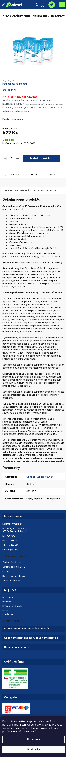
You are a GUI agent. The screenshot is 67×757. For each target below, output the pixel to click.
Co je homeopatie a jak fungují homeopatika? (32, 637)
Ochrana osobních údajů (13, 567)
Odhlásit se (7, 614)
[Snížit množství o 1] (6, 159)
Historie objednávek (12, 606)
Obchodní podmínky (11, 562)
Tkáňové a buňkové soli (13, 580)
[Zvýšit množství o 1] (18, 159)
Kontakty (6, 571)
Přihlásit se (7, 597)
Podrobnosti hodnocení (14, 83)
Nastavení (33, 739)
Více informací (26, 731)
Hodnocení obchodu (16, 647)
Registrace (7, 602)
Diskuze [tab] (51, 190)
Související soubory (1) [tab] (29, 190)
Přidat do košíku (41, 158)
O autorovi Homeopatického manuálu (27, 628)
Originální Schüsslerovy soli (40, 476)
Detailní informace (11, 119)
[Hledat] (37, 5)
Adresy (5, 610)
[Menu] (62, 4)
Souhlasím (33, 749)
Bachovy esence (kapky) (14, 576)
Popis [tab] (8, 190)
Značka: (9, 89)
